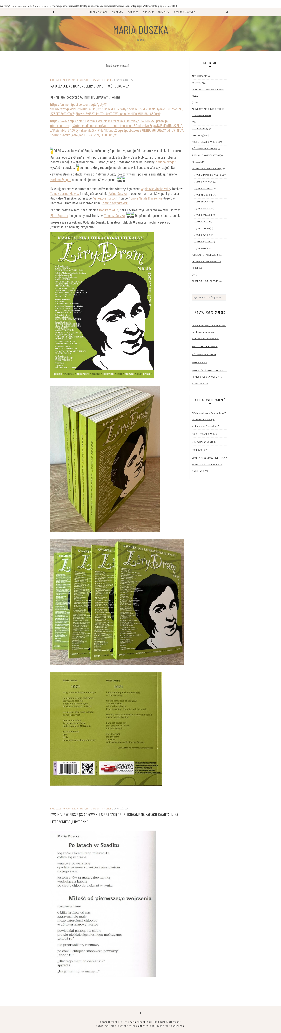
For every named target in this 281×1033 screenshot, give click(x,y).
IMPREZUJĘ (197, 135)
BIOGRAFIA (118, 12)
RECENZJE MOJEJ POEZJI (204, 281)
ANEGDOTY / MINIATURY (156, 12)
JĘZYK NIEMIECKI (202, 208)
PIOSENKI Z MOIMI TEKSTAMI (206, 155)
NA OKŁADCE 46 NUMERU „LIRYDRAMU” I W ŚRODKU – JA (89, 85)
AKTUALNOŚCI (199, 76)
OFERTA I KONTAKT (184, 12)
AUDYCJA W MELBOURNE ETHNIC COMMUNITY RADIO (208, 112)
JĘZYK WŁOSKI (201, 248)
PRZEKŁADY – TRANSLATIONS (206, 168)
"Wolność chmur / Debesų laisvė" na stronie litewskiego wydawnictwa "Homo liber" (209, 332)
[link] (165, 161)
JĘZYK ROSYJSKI (202, 221)
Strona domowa (97, 12)
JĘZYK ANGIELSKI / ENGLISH (208, 175)
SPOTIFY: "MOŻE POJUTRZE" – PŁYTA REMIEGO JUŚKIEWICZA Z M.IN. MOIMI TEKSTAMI (209, 377)
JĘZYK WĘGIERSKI (203, 241)
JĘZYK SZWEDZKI (203, 235)
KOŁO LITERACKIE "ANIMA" (205, 142)
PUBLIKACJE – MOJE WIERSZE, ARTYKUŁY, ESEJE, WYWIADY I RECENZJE (207, 261)
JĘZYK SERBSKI (202, 228)
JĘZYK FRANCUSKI (203, 195)
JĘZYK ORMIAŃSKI (203, 215)
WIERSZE (133, 12)
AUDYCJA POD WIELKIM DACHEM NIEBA (208, 92)
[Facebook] (140, 1013)
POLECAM (196, 162)
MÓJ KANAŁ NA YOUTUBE (204, 148)
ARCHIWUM (197, 82)
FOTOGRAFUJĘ (199, 128)
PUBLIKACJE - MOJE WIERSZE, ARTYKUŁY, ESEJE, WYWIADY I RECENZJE (80, 80)
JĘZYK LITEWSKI (202, 201)
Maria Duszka (140, 29)
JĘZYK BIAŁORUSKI (203, 182)
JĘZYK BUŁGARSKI (203, 188)
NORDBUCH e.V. (199, 362)
